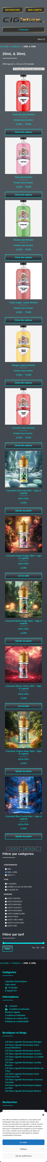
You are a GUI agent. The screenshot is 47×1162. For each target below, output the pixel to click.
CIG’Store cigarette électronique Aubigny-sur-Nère (23, 1086)
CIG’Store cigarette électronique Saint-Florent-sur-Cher (22, 1075)
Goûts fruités (13, 898)
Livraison (13, 1006)
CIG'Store (4, 47)
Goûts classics (14, 907)
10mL (9, 869)
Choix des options (23, 132)
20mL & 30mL (12, 872)
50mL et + (11, 875)
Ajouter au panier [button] (23, 511)
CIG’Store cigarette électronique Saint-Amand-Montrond (22, 1046)
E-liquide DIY (13, 890)
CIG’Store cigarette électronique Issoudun (23, 1054)
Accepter (23, 1142)
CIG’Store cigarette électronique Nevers (22, 1051)
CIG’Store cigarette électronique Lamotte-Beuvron (23, 1063)
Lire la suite (23, 576)
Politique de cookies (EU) (16, 1018)
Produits (16, 47)
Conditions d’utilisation (19, 1009)
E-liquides (11, 884)
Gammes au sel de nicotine (19, 887)
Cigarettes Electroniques (16, 981)
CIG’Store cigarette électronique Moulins (23, 1091)
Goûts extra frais (15, 923)
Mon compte (35, 10)
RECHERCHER (12, 10)
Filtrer (7, 949)
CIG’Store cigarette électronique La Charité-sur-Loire (24, 1058)
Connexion (23, 30)
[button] (43, 1115)
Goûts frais (12, 917)
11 (30, 849)
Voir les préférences (23, 1156)
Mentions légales (12, 1012)
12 (34, 849)
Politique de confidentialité (17, 1021)
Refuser (23, 1149)
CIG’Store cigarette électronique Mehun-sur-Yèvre (24, 1069)
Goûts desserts (14, 901)
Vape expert (10, 984)
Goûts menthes (14, 904)
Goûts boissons (14, 911)
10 (26, 849)
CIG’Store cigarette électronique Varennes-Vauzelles (24, 1081)
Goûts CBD (12, 926)
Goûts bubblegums (16, 913)
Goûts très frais (15, 920)
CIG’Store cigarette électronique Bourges (23, 1042)
